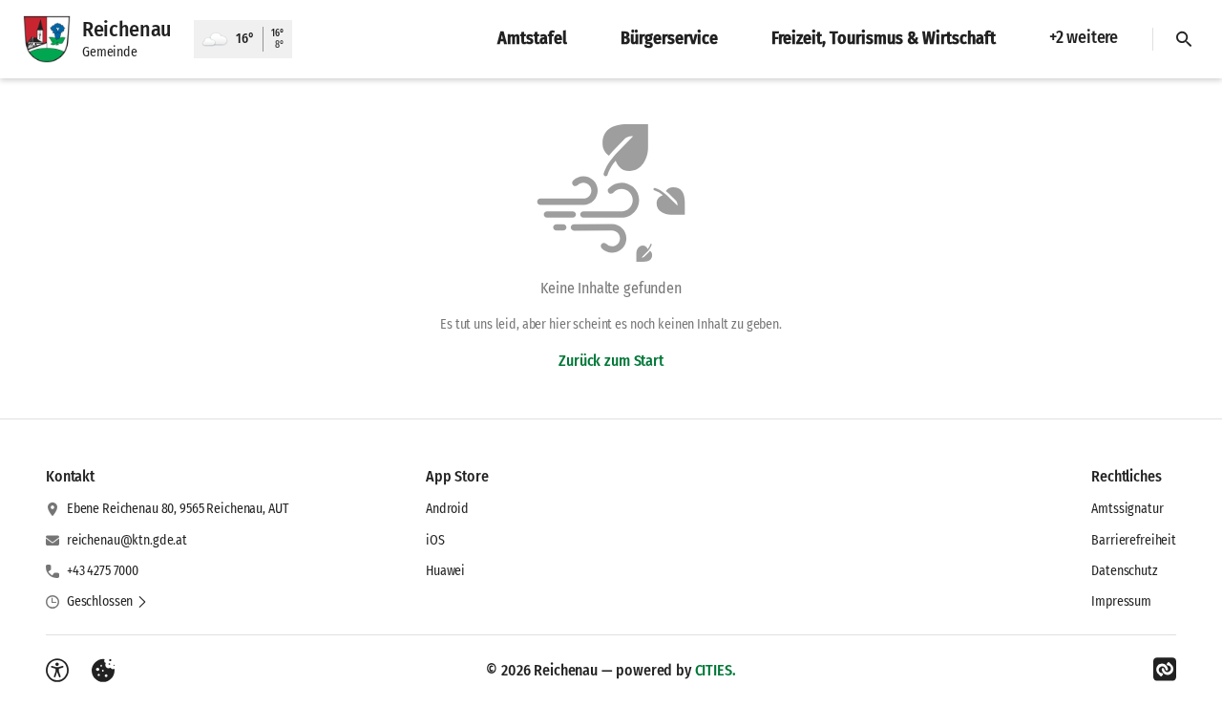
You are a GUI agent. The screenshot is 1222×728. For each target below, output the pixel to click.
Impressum (1121, 601)
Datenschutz (1124, 571)
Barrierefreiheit (1133, 540)
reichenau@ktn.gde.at (127, 540)
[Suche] (1184, 39)
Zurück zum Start (610, 361)
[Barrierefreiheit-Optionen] (57, 670)
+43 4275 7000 (102, 571)
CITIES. (715, 670)
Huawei (445, 571)
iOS (435, 540)
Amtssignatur (1127, 509)
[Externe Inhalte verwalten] (103, 670)
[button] (107, 601)
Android (447, 509)
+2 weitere (1083, 37)
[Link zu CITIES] (1164, 669)
